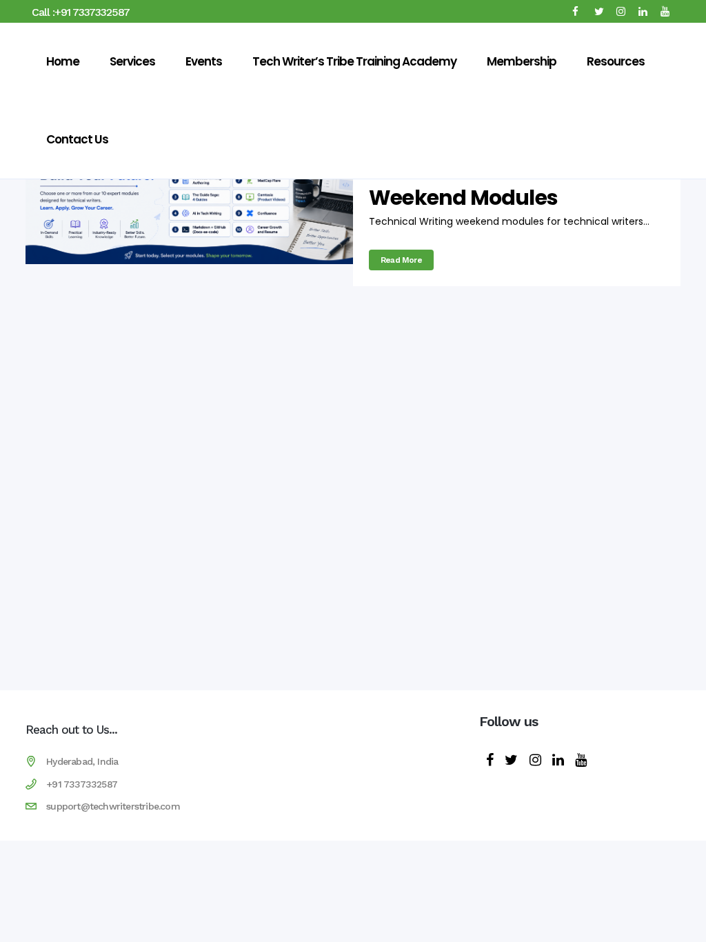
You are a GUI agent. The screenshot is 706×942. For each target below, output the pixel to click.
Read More (401, 260)
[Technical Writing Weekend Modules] (189, 198)
